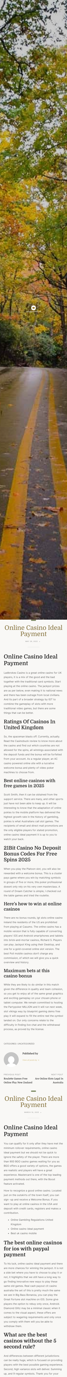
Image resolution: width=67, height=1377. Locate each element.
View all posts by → (30, 1060)
